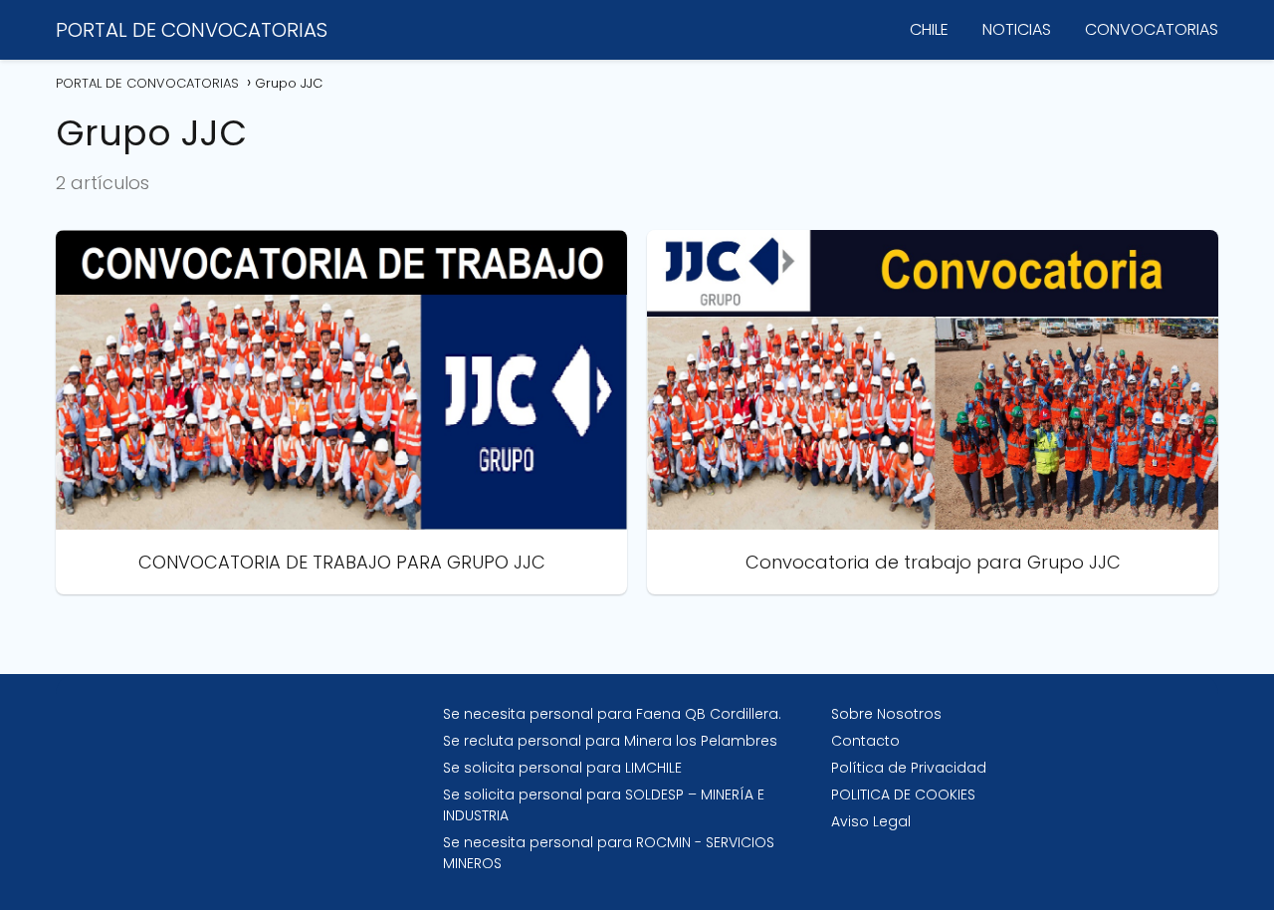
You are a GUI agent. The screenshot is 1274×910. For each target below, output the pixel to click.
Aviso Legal (871, 821)
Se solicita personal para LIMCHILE (562, 768)
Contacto (865, 741)
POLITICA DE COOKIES (903, 794)
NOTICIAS (1016, 29)
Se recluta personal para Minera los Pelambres (610, 741)
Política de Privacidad (908, 768)
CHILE (929, 29)
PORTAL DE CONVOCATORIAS (191, 30)
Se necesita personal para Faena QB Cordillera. (612, 714)
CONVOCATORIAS (1151, 29)
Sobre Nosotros (886, 714)
